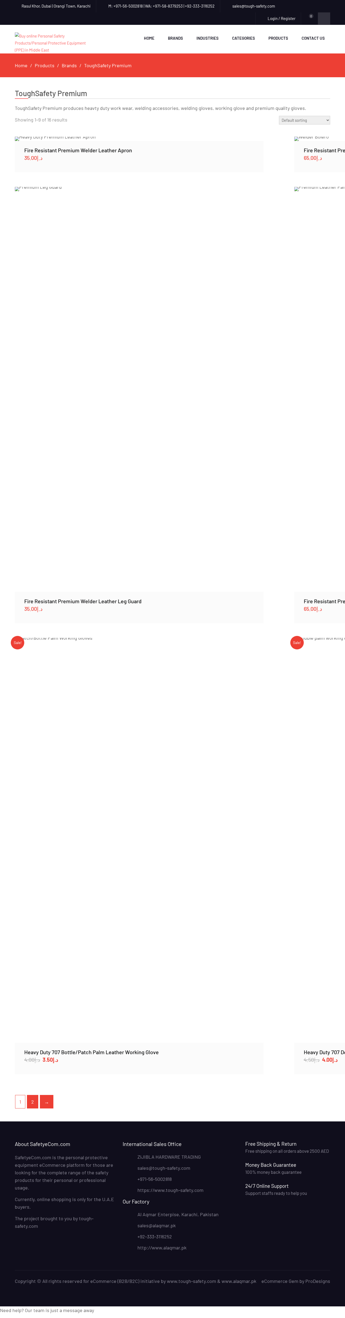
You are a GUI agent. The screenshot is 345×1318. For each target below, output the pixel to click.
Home (149, 38)
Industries (207, 38)
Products (278, 38)
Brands (175, 38)
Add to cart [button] (139, 138)
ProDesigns (317, 1281)
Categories (243, 38)
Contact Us (313, 38)
